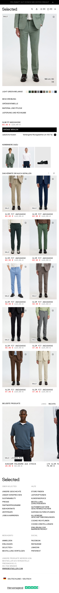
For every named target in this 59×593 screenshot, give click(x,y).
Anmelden (7, 540)
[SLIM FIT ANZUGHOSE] (16, 194)
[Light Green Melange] (47, 92)
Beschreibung (9, 99)
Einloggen (7, 544)
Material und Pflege (12, 108)
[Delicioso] (35, 92)
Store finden (37, 491)
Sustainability (9, 498)
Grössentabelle (10, 103)
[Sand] (50, 92)
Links (43, 403)
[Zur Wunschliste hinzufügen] (53, 17)
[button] (16, 194)
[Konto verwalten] (36, 9)
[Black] (41, 92)
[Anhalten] (52, 2)
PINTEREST (36, 550)
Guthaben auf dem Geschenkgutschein (41, 508)
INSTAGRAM (36, 544)
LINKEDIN (35, 547)
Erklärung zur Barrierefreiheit (39, 528)
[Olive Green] (33, 92)
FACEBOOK (36, 540)
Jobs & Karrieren (10, 515)
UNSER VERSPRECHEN (12, 495)
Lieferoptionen (38, 495)
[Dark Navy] (55, 92)
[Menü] (55, 9)
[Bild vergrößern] (29, 50)
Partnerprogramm (11, 505)
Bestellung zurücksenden (38, 502)
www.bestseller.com (12, 568)
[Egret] (27, 92)
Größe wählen (10, 129)
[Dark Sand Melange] (44, 92)
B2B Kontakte (8, 508)
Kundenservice (38, 498)
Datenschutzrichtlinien (43, 512)
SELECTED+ (7, 547)
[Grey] (38, 92)
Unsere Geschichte (11, 491)
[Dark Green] (30, 92)
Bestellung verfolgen (13, 550)
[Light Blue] (53, 92)
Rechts (52, 403)
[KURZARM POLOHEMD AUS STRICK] (23, 434)
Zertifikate (7, 512)
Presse (5, 501)
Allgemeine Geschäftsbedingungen (43, 516)
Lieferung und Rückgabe (14, 112)
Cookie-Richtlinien (40, 520)
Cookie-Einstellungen (42, 524)
